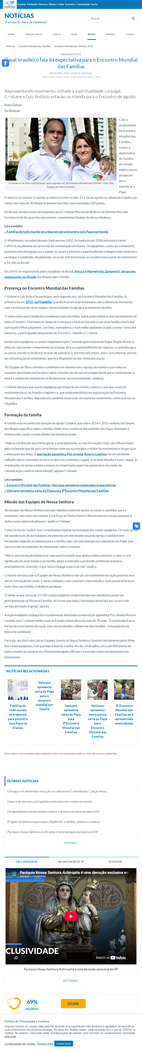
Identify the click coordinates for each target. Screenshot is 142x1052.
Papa (74, 34)
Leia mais (10, 1036)
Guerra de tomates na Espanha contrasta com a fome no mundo (49, 801)
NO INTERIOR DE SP (71, 861)
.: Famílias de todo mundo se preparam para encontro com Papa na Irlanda (56, 231)
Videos (130, 34)
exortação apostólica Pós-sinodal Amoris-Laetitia (71, 454)
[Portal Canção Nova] (10, 4)
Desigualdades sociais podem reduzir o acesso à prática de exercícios (53, 811)
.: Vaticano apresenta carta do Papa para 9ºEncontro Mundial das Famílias (56, 490)
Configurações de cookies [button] (20, 1043)
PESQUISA (115, 861)
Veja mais (71, 843)
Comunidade (83, 4)
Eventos (21, 4)
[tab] (27, 861)
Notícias (10, 46)
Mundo (110, 34)
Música (53, 4)
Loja (29, 13)
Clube (61, 4)
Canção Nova (33, 34)
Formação (32, 4)
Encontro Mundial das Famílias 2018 (74, 46)
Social (94, 4)
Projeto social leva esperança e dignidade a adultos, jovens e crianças (53, 821)
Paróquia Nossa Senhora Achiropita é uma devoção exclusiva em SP (52, 832)
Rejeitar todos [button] (45, 1043)
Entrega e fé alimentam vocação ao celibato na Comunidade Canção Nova (57, 791)
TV (12, 13)
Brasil (92, 34)
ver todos (71, 980)
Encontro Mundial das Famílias (35, 46)
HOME (11, 34)
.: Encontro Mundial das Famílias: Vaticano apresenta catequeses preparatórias (60, 485)
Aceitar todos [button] (64, 1043)
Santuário (70, 4)
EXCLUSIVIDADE (27, 861)
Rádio (20, 13)
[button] (5, 63)
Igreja (57, 34)
